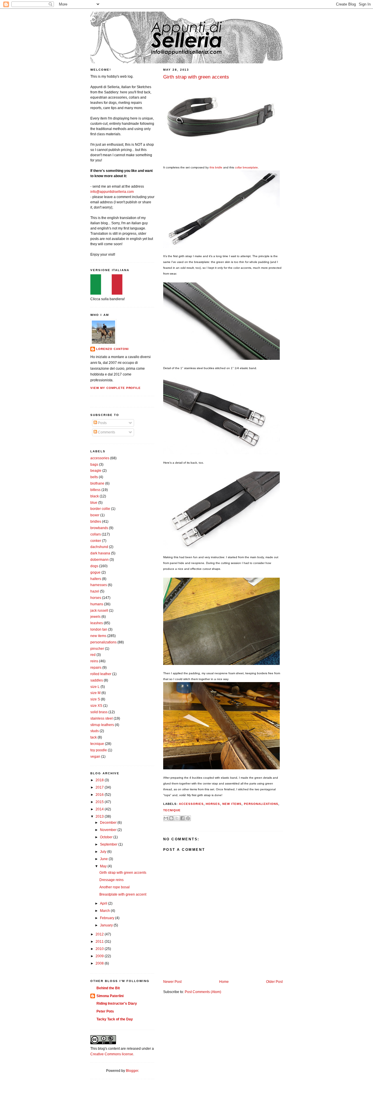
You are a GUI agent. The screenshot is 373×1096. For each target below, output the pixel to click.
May (104, 866)
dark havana (100, 553)
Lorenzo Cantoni (112, 348)
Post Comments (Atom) (203, 992)
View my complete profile (115, 387)
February (107, 918)
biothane (97, 483)
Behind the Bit (108, 988)
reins (94, 661)
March (105, 911)
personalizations (261, 803)
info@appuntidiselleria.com (112, 192)
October (106, 837)
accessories (191, 803)
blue (93, 503)
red (93, 655)
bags (94, 464)
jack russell (99, 611)
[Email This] (166, 818)
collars (95, 534)
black (94, 496)
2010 (100, 949)
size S (95, 699)
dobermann (99, 560)
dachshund (99, 547)
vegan (95, 757)
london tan (98, 629)
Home (224, 982)
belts (94, 477)
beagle (95, 471)
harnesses (98, 585)
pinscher (97, 649)
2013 (100, 816)
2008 (100, 963)
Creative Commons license (111, 1054)
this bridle (216, 167)
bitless (95, 490)
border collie (100, 509)
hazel (94, 591)
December (108, 823)
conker (95, 541)
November (108, 830)
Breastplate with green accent (122, 894)
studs (94, 731)
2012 (100, 934)
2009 (100, 956)
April (104, 903)
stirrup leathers (102, 725)
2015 (100, 802)
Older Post (274, 982)
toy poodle (98, 750)
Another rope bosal (114, 887)
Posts (102, 423)
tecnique (172, 810)
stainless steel (101, 718)
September (109, 844)
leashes (96, 623)
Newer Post (172, 982)
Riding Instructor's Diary (116, 1003)
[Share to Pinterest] (188, 818)
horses (213, 803)
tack (93, 737)
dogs (94, 566)
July (103, 852)
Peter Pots (105, 1011)
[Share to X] (177, 818)
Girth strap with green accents (122, 873)
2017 (100, 787)
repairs (95, 668)
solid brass (99, 712)
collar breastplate (246, 167)
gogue (95, 572)
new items (232, 803)
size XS (96, 706)
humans (96, 604)
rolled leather (100, 674)
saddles (96, 680)
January (107, 925)
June (104, 859)
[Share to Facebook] (182, 818)
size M (95, 693)
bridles (95, 521)
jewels (95, 617)
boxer (94, 515)
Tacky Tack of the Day (114, 1019)
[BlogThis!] (171, 818)
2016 (100, 795)
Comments (106, 432)
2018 (100, 780)
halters (95, 579)
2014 (100, 809)
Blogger (132, 1071)
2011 (100, 942)
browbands (99, 528)
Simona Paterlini (110, 996)
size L (95, 687)
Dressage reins (111, 880)
